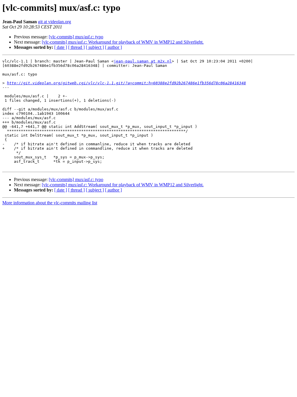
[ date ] (60, 47)
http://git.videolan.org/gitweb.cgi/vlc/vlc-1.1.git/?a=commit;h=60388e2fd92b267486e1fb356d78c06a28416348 (126, 83)
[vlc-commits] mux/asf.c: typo (76, 36)
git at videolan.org (54, 21)
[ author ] (113, 47)
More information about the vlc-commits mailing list (49, 202)
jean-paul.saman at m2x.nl (143, 61)
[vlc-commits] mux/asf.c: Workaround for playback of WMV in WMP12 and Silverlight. (123, 42)
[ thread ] (76, 47)
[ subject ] (95, 47)
